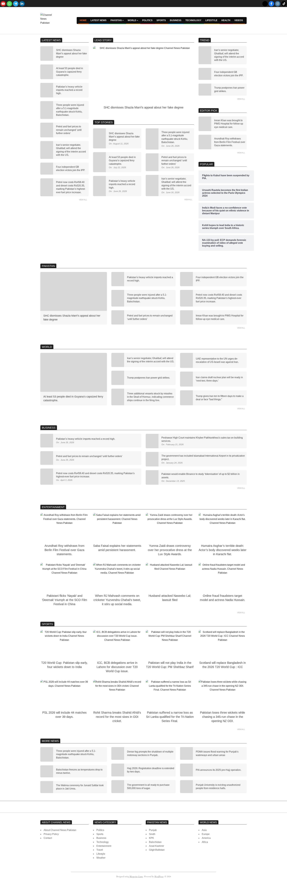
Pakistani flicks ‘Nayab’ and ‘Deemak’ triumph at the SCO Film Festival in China (64, 600)
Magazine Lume (136, 876)
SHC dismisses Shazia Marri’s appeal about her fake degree (71, 53)
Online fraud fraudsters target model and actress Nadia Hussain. (222, 598)
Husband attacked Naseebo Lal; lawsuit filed (170, 598)
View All (83, 200)
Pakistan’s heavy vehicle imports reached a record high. (69, 90)
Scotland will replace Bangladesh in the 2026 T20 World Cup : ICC (222, 665)
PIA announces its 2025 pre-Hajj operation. (218, 770)
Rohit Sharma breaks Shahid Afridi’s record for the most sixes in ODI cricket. (117, 717)
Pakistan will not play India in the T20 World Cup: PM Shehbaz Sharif (170, 665)
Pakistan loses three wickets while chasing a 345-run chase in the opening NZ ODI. (222, 717)
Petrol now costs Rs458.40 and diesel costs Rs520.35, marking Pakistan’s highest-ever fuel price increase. (219, 298)
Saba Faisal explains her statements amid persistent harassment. (117, 548)
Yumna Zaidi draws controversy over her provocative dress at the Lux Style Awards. (170, 550)
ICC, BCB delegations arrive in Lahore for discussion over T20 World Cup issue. (117, 667)
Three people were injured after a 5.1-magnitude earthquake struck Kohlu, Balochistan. (147, 298)
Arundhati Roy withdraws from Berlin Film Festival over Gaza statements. (229, 142)
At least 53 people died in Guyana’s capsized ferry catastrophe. (69, 71)
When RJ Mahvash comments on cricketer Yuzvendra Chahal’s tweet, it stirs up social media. (117, 600)
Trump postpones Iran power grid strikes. (148, 377)
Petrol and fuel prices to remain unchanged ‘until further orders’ (69, 129)
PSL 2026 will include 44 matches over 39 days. (64, 714)
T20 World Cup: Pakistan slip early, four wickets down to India (64, 665)
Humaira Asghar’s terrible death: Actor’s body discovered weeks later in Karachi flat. (222, 550)
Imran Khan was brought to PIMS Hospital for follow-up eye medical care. (228, 123)
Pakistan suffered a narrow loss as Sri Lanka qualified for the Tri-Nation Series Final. (170, 717)
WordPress (158, 876)
